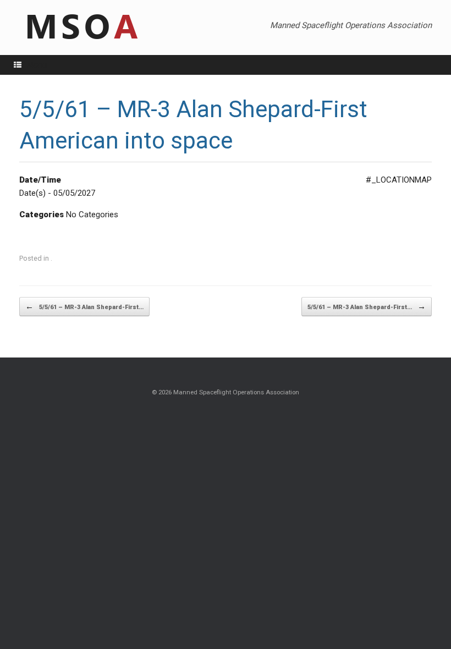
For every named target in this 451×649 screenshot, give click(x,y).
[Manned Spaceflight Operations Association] (80, 27)
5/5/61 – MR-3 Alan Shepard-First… (84, 306)
